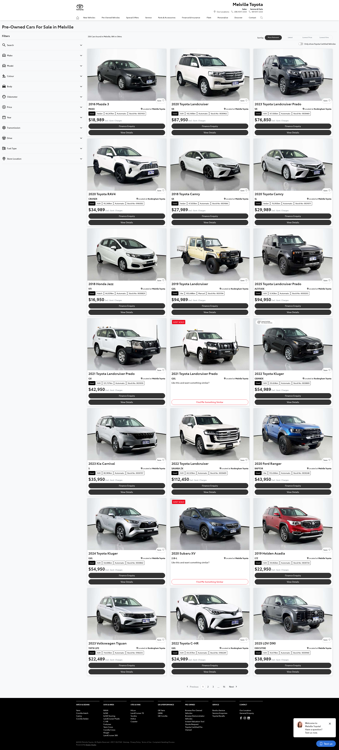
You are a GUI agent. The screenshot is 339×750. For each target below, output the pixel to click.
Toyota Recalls (218, 716)
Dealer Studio (91, 745)
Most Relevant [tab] (273, 37)
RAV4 (105, 710)
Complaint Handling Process (164, 742)
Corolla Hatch (82, 713)
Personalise (223, 17)
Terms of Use (146, 742)
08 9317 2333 (257, 11)
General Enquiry (247, 713)
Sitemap (126, 742)
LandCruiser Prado (111, 718)
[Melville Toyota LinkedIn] (249, 718)
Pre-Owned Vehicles (111, 17)
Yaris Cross (108, 727)
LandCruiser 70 (137, 713)
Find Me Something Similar (209, 402)
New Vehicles (89, 17)
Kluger (106, 732)
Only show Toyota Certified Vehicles (320, 44)
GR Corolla (162, 716)
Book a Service (218, 710)
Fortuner (107, 724)
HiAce (133, 718)
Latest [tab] (290, 37)
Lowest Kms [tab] (324, 37)
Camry (79, 716)
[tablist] (299, 37)
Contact (252, 17)
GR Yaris (161, 710)
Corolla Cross (109, 729)
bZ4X (105, 713)
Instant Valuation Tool (194, 721)
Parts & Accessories (166, 17)
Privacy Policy (135, 742)
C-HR (105, 721)
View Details (127, 132)
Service (148, 17)
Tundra (134, 716)
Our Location (245, 710)
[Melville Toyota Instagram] (245, 718)
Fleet (209, 17)
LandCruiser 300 (110, 735)
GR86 (160, 713)
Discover (238, 17)
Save (159, 100)
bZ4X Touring (109, 716)
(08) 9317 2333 (240, 11)
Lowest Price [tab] (307, 37)
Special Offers (132, 17)
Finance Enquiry (127, 126)
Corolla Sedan (82, 718)
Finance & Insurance (191, 17)
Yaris (78, 710)
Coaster (134, 721)
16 (224, 686)
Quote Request (192, 724)
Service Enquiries (219, 713)
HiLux (133, 710)
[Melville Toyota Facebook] (241, 718)
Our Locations (223, 11)
